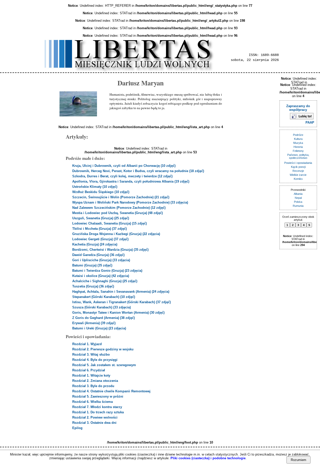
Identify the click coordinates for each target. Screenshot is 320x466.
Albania (298, 193)
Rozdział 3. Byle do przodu (93, 386)
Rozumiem (298, 460)
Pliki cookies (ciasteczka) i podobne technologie (208, 458)
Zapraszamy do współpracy (298, 108)
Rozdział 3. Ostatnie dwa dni (94, 423)
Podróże (298, 134)
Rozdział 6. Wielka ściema (92, 402)
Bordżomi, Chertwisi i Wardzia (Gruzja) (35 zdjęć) (110, 249)
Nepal (298, 197)
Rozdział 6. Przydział (88, 370)
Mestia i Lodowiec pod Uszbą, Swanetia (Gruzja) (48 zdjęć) (117, 213)
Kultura (298, 138)
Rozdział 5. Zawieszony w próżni (97, 396)
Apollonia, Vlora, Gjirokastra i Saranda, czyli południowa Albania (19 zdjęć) (130, 181)
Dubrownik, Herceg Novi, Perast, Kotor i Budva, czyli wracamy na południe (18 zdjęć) (138, 171)
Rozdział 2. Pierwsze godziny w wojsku (103, 349)
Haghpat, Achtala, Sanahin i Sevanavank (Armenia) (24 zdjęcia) (120, 291)
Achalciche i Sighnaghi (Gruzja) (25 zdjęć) (104, 281)
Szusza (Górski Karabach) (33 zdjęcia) (101, 307)
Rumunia (298, 205)
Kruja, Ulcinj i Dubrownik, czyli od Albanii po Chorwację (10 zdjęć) (124, 166)
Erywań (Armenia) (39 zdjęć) (94, 323)
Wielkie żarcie (298, 174)
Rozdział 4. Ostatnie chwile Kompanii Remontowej (111, 391)
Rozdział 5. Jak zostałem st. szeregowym (104, 365)
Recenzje (298, 170)
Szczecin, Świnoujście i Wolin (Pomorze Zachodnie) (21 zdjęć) (120, 197)
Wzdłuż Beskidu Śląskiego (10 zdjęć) (100, 192)
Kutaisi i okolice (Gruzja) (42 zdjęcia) (100, 276)
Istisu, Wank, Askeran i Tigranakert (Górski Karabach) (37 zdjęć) (121, 302)
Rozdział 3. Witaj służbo (91, 354)
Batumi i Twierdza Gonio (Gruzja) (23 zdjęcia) (107, 270)
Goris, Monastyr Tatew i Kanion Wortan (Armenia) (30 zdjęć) (118, 312)
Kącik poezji (298, 166)
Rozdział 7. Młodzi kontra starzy (97, 407)
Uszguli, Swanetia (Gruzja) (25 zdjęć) (100, 218)
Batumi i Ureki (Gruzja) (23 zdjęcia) (99, 328)
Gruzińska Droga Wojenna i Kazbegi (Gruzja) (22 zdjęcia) (116, 234)
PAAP (310, 122)
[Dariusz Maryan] (78, 103)
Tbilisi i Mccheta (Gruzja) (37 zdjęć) (99, 229)
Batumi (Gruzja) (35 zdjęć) (92, 265)
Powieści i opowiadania (298, 162)
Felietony (298, 150)
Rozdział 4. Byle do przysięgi (95, 360)
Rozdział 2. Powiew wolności (95, 417)
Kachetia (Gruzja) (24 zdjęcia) (94, 244)
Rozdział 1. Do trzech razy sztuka (98, 412)
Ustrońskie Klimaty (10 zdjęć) (94, 187)
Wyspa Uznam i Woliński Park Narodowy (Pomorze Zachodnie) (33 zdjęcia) (130, 202)
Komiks (298, 178)
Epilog (77, 428)
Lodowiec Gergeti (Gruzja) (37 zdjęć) (100, 239)
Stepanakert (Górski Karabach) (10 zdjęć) (103, 297)
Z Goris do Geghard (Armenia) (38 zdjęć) (103, 318)
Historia (298, 146)
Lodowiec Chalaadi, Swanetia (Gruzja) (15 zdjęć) (109, 223)
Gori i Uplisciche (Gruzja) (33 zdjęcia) (101, 260)
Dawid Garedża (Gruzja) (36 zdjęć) (98, 255)
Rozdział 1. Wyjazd (87, 344)
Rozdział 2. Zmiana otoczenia (95, 381)
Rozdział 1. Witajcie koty (91, 375)
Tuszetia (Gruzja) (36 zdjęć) (93, 286)
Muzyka (298, 142)
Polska (298, 201)
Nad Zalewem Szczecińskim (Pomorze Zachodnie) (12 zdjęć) (119, 208)
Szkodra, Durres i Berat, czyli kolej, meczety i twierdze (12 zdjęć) (122, 176)
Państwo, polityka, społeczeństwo (298, 156)
